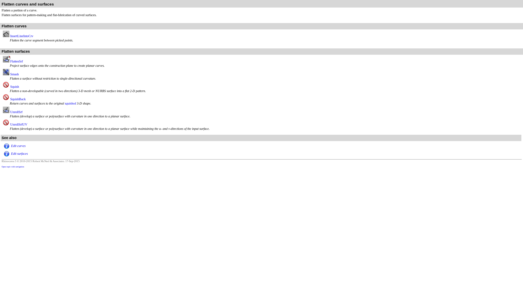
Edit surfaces (19, 153)
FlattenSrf (16, 61)
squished (70, 103)
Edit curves (18, 146)
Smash (14, 74)
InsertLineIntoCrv (21, 36)
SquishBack (18, 99)
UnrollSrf (16, 112)
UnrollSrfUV (18, 124)
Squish (14, 86)
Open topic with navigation (13, 167)
